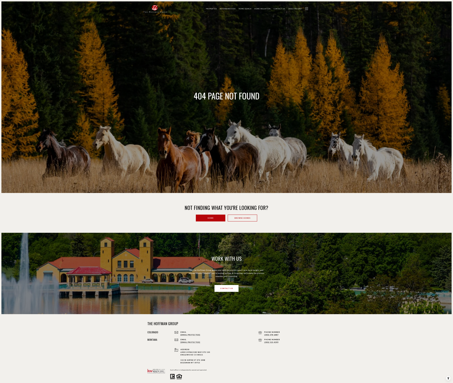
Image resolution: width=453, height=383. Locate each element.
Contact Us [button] (226, 288)
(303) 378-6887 (271, 335)
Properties (211, 9)
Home (211, 218)
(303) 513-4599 (271, 342)
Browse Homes (242, 218)
